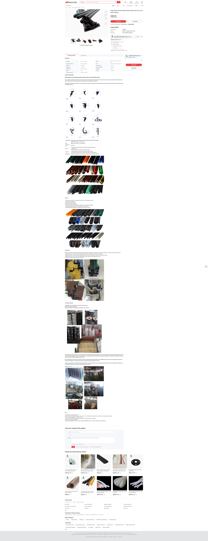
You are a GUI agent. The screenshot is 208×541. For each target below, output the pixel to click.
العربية (110, 534)
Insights (131, 533)
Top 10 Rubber (90, 527)
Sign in (142, 2)
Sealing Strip (82, 519)
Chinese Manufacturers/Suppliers (91, 533)
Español (82, 534)
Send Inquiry (118, 21)
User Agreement (110, 536)
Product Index (123, 533)
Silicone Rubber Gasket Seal (70, 527)
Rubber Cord (126, 508)
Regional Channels (117, 533)
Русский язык (94, 534)
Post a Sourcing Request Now (95, 446)
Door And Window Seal (88, 504)
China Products (83, 533)
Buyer (118, 5)
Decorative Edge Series (108, 506)
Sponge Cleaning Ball (107, 504)
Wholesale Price (105, 533)
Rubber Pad (86, 508)
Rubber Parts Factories (101, 524)
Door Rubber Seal (110, 524)
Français (90, 534)
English (79, 534)
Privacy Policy (120, 536)
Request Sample (131, 24)
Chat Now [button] (136, 21)
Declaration (115, 536)
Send (73, 446)
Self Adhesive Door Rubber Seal (102, 519)
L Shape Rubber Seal (112, 519)
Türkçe (125, 534)
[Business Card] (141, 60)
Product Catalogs (80, 502)
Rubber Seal (83, 7)
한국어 (113, 534)
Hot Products (77, 533)
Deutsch (102, 534)
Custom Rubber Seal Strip (119, 524)
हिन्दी (118, 534)
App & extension (129, 5)
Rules (142, 5)
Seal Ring (67, 519)
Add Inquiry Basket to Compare (87, 45)
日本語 (116, 534)
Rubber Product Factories (80, 524)
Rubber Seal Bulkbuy (106, 527)
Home (66, 7)
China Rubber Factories (70, 524)
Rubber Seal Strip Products (130, 524)
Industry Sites (111, 533)
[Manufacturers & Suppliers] (71, 2)
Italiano (99, 534)
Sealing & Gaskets (74, 519)
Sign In (112, 50)
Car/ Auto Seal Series (88, 506)
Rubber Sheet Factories (91, 524)
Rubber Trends (97, 527)
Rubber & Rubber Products (76, 7)
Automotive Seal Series (127, 504)
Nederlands (106, 534)
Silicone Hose (67, 508)
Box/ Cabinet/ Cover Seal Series (70, 506)
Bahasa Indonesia (134, 534)
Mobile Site (127, 533)
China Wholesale (99, 533)
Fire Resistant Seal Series (128, 506)
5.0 (129, 57)
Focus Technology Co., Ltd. (97, 536)
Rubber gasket (106, 508)
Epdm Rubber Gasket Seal (81, 527)
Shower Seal (67, 504)
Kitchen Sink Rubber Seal (90, 519)
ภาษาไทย (121, 534)
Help (123, 5)
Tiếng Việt (128, 534)
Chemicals (69, 7)
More (66, 529)
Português (85, 534)
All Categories (68, 5)
